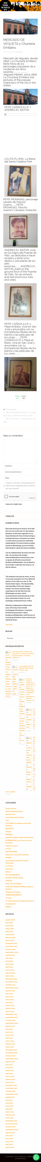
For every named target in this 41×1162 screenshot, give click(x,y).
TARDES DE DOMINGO (13, 895)
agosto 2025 (10, 955)
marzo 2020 (9, 1147)
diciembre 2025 (11, 943)
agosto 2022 (10, 1061)
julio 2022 (9, 1065)
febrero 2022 (10, 1079)
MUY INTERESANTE (12, 875)
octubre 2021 (10, 1091)
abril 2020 (9, 1144)
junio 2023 (9, 1032)
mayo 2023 (9, 1035)
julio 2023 (9, 1029)
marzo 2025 (9, 970)
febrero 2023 (10, 1044)
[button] (36, 1157)
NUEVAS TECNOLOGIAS (14, 878)
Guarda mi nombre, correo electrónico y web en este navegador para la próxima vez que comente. (20, 485)
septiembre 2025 (11, 952)
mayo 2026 (9, 929)
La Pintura (9, 866)
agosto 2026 (10, 920)
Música (8, 872)
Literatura (9, 869)
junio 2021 (9, 1103)
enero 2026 (9, 940)
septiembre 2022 (11, 1059)
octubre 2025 (10, 949)
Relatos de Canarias (13, 892)
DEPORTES (9, 828)
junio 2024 (9, 997)
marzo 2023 (9, 1041)
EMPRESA (8, 834)
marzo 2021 (9, 1112)
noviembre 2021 (11, 1088)
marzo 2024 (9, 1005)
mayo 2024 (9, 999)
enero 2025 (9, 976)
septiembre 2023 (11, 1023)
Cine (7, 820)
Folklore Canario (11, 846)
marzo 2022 (9, 1076)
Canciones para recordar (14, 817)
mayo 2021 (9, 1106)
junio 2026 (9, 926)
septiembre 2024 (11, 988)
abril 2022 (9, 1073)
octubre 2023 (10, 1020)
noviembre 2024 (11, 982)
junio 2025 (9, 961)
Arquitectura (10, 814)
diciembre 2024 (11, 979)
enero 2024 (9, 1011)
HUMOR (8, 857)
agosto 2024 (10, 991)
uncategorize (10, 904)
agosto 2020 (10, 1133)
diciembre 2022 (11, 1050)
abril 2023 (9, 1038)
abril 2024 (9, 1002)
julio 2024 (9, 993)
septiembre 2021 (11, 1094)
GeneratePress (20, 1158)
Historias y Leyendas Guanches (17, 855)
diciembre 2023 (11, 1014)
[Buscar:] (20, 638)
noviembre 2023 (11, 1017)
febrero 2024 (10, 1008)
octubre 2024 (10, 985)
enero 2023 (9, 1047)
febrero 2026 (10, 937)
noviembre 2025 (11, 946)
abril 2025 (9, 967)
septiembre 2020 (11, 1129)
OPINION (8, 881)
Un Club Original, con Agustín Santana (19, 901)
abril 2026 (9, 931)
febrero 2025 (10, 973)
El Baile (8, 831)
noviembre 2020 (11, 1124)
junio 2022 (9, 1067)
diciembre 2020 (11, 1121)
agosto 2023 (10, 1026)
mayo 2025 (9, 964)
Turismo (8, 898)
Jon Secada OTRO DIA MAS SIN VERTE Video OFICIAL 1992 (26, 668)
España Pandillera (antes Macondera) (19, 837)
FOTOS (8, 849)
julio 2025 (9, 958)
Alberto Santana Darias (14, 811)
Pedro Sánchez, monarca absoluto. (34, 718)
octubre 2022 (10, 1056)
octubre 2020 (10, 1127)
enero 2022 (9, 1082)
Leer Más (8, 624)
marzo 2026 (9, 934)
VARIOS (8, 907)
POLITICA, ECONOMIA (13, 884)
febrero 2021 (10, 1115)
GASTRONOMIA (11, 852)
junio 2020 (9, 1138)
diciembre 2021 (11, 1085)
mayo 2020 (9, 1141)
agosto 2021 (10, 1097)
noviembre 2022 (11, 1053)
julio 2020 (9, 1135)
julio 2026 (9, 923)
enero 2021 (9, 1118)
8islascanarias (11, 409)
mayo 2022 (9, 1070)
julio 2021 (9, 1100)
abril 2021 (9, 1109)
